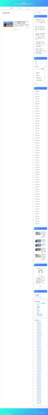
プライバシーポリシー (36, 412)
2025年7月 (37, 118)
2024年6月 (37, 150)
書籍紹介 (40, 75)
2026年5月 (37, 98)
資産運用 (40, 66)
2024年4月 (37, 155)
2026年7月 (37, 93)
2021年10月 (37, 221)
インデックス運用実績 (40, 69)
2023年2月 (37, 189)
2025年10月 (37, 113)
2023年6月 (37, 179)
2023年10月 (37, 169)
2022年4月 (37, 213)
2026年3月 (37, 103)
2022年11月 (37, 196)
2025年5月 (37, 123)
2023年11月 (37, 167)
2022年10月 (37, 199)
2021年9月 (37, 223)
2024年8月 (37, 145)
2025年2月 (37, 130)
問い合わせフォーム (44, 412)
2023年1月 (37, 191)
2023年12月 (37, 164)
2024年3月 (37, 157)
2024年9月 (37, 142)
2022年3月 (37, 216)
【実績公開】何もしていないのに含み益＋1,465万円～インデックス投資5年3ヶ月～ (40, 21)
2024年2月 (37, 160)
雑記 (40, 83)
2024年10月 (37, 140)
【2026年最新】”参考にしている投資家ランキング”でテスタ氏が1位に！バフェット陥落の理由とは (40, 44)
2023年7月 (37, 177)
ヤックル (40, 275)
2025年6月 (37, 120)
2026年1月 (37, 106)
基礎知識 (40, 72)
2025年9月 (39, 336)
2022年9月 (37, 201)
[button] (46, 12)
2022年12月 (37, 194)
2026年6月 (37, 96)
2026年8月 (37, 91)
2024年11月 (39, 350)
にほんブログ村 (38, 296)
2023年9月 (37, 172)
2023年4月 (37, 184)
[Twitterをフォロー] (41, 286)
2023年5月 (37, 182)
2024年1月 (37, 162)
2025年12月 (37, 108)
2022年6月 (39, 394)
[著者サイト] (39, 286)
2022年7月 (37, 206)
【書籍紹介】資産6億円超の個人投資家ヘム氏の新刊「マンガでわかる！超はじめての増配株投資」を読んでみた (40, 36)
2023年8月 (37, 174)
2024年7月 (37, 147)
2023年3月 (37, 186)
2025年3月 (37, 128)
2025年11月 (37, 111)
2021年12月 (37, 218)
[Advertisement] (16, 17)
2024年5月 (37, 152)
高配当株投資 (40, 77)
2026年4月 (37, 101)
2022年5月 (37, 211)
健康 (40, 61)
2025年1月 (37, 133)
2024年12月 (37, 135)
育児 (40, 63)
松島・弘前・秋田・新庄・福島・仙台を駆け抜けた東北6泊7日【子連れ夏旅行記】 (40, 28)
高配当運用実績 (40, 80)
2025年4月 (37, 125)
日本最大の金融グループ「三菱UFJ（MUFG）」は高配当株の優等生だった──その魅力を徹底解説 (40, 51)
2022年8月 (37, 204)
